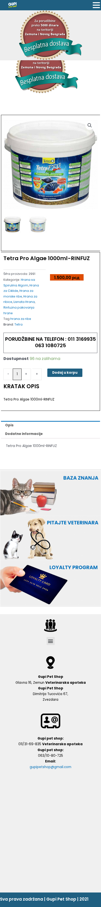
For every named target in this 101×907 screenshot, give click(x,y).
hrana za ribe (20, 319)
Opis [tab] (9, 425)
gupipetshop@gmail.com (50, 767)
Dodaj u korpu (64, 372)
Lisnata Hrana (24, 302)
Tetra (18, 324)
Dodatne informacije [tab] (24, 433)
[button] (51, 641)
